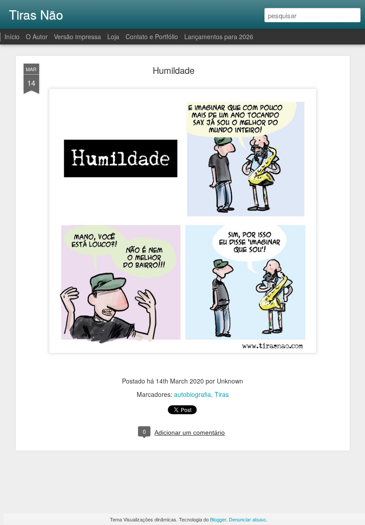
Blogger (218, 519)
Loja (113, 36)
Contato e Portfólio (153, 36)
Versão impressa (77, 36)
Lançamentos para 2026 (218, 36)
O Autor (37, 36)
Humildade (174, 70)
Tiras (222, 394)
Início (12, 36)
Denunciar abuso (247, 519)
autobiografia (192, 394)
